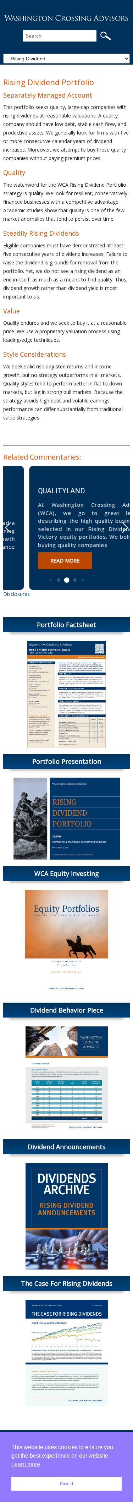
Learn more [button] (25, 1464)
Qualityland (37, 491)
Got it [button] (66, 1483)
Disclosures (16, 594)
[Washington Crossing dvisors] (66, 17)
